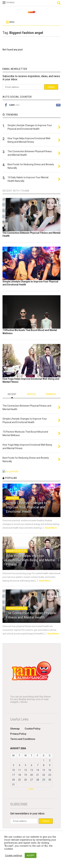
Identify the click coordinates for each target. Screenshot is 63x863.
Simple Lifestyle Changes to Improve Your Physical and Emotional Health (26, 507)
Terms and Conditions (22, 739)
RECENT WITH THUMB (16, 190)
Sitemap (14, 728)
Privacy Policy (18, 733)
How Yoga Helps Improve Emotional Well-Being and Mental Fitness (30, 560)
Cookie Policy (32, 728)
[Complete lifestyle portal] (31, 13)
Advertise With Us (17, 551)
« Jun (30, 789)
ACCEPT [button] (30, 855)
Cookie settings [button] (13, 855)
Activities (12, 498)
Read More (51, 528)
